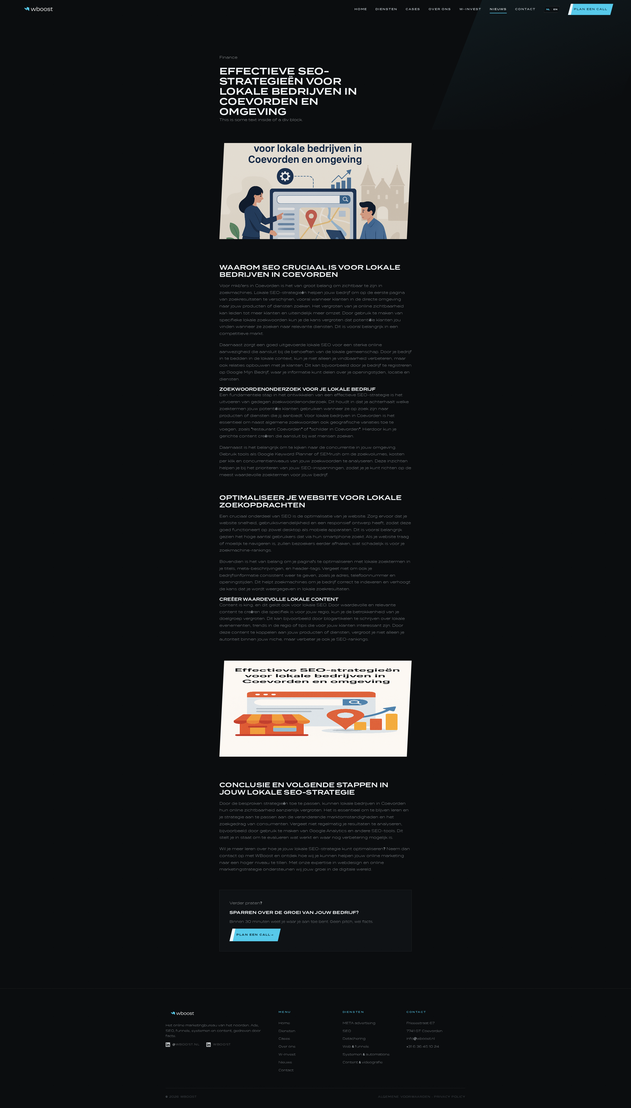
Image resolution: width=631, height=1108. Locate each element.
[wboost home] (38, 9)
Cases (413, 9)
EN (555, 9)
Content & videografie (363, 1062)
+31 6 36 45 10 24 (422, 1046)
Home (360, 9)
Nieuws (498, 9)
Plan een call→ (255, 934)
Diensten (386, 9)
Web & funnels (356, 1046)
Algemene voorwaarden (404, 1096)
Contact (525, 9)
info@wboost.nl (420, 1038)
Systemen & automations (366, 1054)
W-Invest (470, 9)
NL (548, 9)
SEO (347, 1031)
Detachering (354, 1038)
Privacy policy (449, 1096)
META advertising (359, 1023)
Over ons (440, 9)
